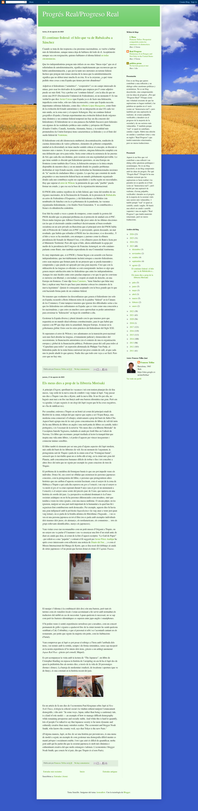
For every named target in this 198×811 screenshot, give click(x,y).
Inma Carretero (79, 281)
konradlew (101, 792)
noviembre (136, 253)
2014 (132, 338)
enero (134, 306)
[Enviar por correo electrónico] (95, 369)
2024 (132, 242)
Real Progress (135, 51)
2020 (132, 319)
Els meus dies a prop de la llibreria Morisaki (73, 383)
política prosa (135, 63)
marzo (135, 298)
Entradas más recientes (52, 771)
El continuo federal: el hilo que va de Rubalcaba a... (143, 269)
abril (134, 294)
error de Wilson (67, 182)
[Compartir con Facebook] (103, 369)
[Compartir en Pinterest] (106, 369)
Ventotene (62, 134)
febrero (135, 302)
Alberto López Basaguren (93, 105)
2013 (132, 342)
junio (134, 286)
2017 (132, 327)
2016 (132, 330)
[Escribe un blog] (97, 369)
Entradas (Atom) (61, 776)
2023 (132, 246)
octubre (135, 257)
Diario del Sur (97, 542)
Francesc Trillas (147, 362)
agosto (135, 265)
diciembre (136, 249)
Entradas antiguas (110, 771)
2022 (132, 311)
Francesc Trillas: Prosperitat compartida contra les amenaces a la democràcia (140, 42)
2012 (132, 346)
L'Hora (133, 37)
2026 (132, 234)
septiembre (137, 261)
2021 (132, 315)
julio (134, 282)
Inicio (82, 771)
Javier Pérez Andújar (104, 538)
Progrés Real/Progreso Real (80, 13)
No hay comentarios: (82, 369)
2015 (132, 334)
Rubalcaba (111, 194)
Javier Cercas (66, 99)
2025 (132, 238)
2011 (132, 350)
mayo (134, 290)
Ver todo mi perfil (134, 378)
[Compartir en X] (100, 369)
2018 (132, 323)
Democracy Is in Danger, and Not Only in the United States (141, 54)
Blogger (127, 792)
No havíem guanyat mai (139, 65)
